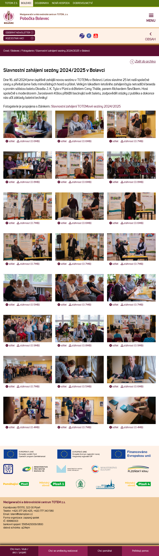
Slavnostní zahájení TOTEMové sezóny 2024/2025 (86, 106)
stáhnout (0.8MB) (30, 182)
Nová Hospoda (61, 3)
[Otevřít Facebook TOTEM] (88, 36)
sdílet (12, 141)
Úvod (6, 51)
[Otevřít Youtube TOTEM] (95, 36)
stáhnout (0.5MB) (30, 304)
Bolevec (26, 3)
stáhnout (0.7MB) (133, 141)
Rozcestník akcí (15, 38)
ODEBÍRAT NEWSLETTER (18, 32)
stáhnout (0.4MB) (30, 427)
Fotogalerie (28, 51)
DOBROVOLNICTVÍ (83, 3)
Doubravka (42, 3)
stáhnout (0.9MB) (30, 345)
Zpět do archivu (145, 61)
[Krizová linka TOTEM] (82, 36)
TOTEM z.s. (11, 3)
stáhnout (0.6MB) (30, 141)
